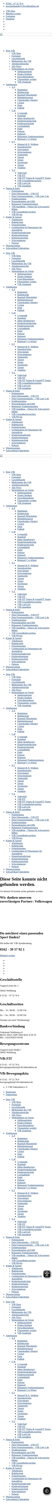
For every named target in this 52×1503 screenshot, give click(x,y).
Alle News (16, 66)
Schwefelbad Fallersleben (17, 248)
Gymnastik (22, 113)
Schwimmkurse (24, 152)
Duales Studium (24, 74)
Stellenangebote (24, 71)
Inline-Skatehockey (26, 118)
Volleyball (22, 173)
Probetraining (18, 191)
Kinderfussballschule (26, 121)
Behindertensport (25, 97)
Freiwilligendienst (25, 76)
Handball (21, 115)
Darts (19, 105)
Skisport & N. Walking (27, 144)
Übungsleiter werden (26, 79)
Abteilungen (11, 84)
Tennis (20, 160)
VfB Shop (16, 53)
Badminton (22, 89)
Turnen (20, 165)
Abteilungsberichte (20, 64)
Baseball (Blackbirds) (27, 95)
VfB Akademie (24, 82)
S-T (13, 141)
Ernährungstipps (19, 199)
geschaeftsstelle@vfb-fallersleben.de (16, 998)
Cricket (20, 102)
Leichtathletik (23, 126)
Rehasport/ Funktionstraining (30, 136)
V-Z (13, 170)
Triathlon (21, 167)
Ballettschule (23, 92)
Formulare (16, 56)
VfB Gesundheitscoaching (29, 180)
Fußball (20, 108)
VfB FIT (21, 175)
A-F (13, 87)
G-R (14, 110)
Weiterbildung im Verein (23, 69)
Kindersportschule (25, 123)
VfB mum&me (24, 186)
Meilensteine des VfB (21, 61)
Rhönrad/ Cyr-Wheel (27, 139)
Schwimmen (23, 149)
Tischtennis (22, 162)
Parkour (21, 131)
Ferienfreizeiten (19, 225)
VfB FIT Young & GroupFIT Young (34, 178)
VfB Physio (17, 214)
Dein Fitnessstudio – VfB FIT (25, 193)
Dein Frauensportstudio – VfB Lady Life (30, 196)
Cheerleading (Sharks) (27, 100)
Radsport (21, 134)
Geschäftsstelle (18, 58)
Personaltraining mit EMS (23, 201)
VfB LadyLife (23, 183)
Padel (19, 128)
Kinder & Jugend (14, 217)
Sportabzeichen (24, 147)
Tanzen (20, 157)
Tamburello (22, 154)
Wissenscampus (13, 245)
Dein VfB (10, 51)
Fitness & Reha (13, 188)
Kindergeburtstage (20, 235)
